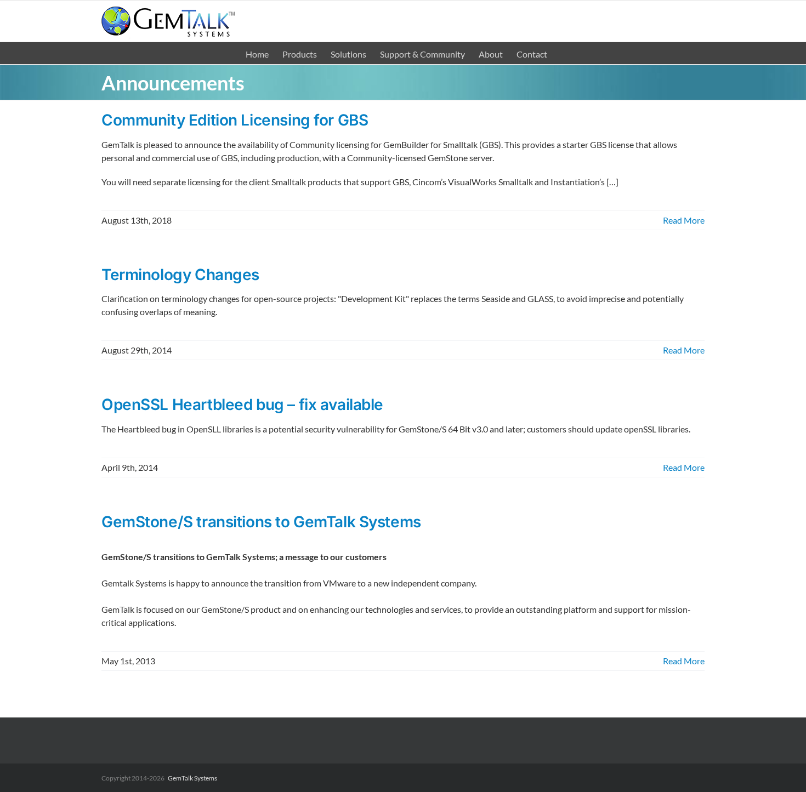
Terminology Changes (180, 274)
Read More (684, 220)
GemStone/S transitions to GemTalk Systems (261, 521)
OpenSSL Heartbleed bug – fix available (242, 404)
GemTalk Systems (192, 778)
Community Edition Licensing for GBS (234, 120)
